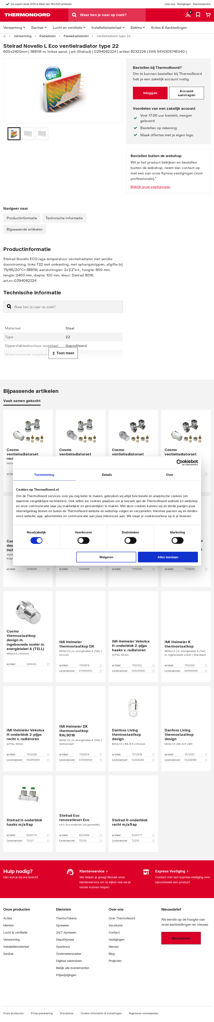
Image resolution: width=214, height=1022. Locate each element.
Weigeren (106, 557)
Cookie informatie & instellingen (101, 1013)
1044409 (84, 569)
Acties (7, 918)
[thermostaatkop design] (133, 722)
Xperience (63, 946)
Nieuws (113, 946)
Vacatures (115, 925)
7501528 (32, 754)
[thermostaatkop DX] (80, 630)
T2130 (83, 840)
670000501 (85, 670)
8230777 (137, 835)
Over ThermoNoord (122, 918)
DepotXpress (65, 939)
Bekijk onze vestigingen (151, 187)
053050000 (33, 760)
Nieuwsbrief (181, 938)
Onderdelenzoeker (68, 953)
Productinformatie (22, 218)
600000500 (191, 670)
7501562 (190, 665)
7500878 (84, 665)
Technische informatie (64, 218)
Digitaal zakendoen (69, 961)
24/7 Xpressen (66, 932)
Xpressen (62, 925)
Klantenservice (202, 4)
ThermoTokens (66, 918)
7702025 (190, 569)
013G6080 (191, 760)
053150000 (138, 670)
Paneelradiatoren (76, 36)
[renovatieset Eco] (80, 807)
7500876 (84, 754)
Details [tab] (107, 474)
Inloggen (150, 93)
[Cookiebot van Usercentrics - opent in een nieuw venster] (179, 462)
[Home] (4, 36)
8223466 (84, 835)
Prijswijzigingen (66, 975)
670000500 (85, 760)
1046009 (32, 569)
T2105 (135, 840)
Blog (112, 953)
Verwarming (22, 36)
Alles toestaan (168, 557)
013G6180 (138, 760)
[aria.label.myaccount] (188, 15)
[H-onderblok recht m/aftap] (133, 807)
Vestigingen (184, 4)
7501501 (137, 665)
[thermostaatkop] (186, 630)
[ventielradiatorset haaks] (133, 444)
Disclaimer (67, 1013)
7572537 (190, 754)
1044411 (32, 664)
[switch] (83, 540)
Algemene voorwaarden (144, 1013)
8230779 (32, 835)
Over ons (169, 4)
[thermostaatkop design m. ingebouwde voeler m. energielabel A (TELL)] (28, 630)
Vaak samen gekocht (22, 401)
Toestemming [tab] (44, 474)
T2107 (30, 840)
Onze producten (13, 1013)
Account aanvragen (186, 93)
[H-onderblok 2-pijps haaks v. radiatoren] (133, 630)
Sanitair (8, 953)
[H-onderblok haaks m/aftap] (28, 807)
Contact (114, 932)
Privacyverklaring (42, 1013)
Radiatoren (47, 36)
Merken (8, 925)
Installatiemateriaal (16, 946)
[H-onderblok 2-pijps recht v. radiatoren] (28, 722)
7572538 (137, 754)
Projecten (115, 961)
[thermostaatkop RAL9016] (80, 722)
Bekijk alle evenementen (72, 968)
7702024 (137, 569)
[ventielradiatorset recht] (28, 444)
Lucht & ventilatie (15, 932)
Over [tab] (169, 474)
